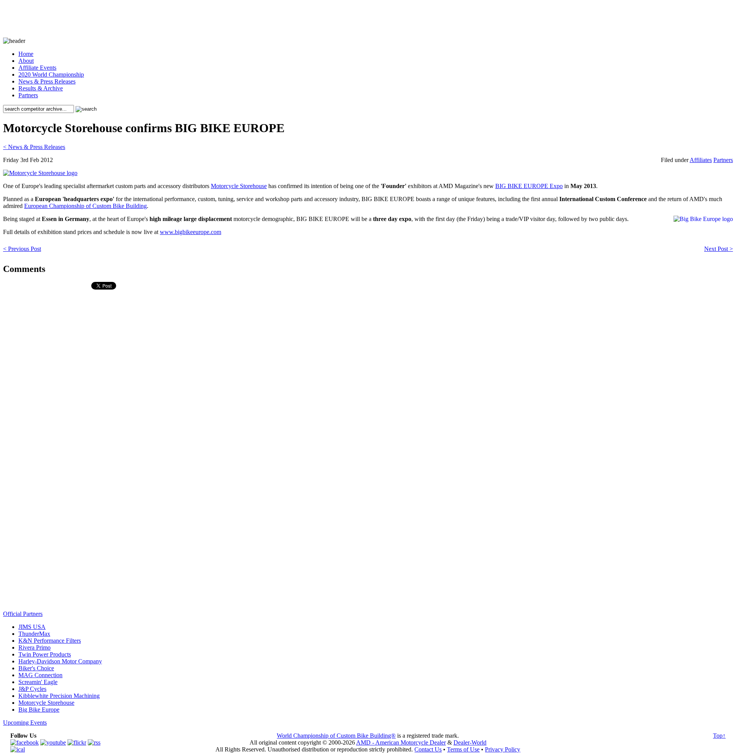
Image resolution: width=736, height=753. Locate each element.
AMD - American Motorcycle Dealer (401, 742)
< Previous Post (22, 249)
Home (25, 54)
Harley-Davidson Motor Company (60, 661)
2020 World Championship (51, 74)
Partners (28, 95)
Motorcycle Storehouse (239, 186)
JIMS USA (32, 627)
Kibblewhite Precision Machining (59, 695)
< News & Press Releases (34, 147)
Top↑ (719, 735)
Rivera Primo (34, 647)
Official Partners (23, 614)
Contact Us (428, 749)
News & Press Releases (47, 81)
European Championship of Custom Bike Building (85, 206)
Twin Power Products (44, 654)
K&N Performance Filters (49, 640)
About (26, 60)
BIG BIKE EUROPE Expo (529, 186)
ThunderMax (34, 633)
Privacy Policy (502, 749)
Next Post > (718, 249)
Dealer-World (469, 742)
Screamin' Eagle (38, 682)
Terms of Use (463, 749)
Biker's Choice (36, 668)
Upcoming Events (25, 722)
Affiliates (701, 160)
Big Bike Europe (38, 709)
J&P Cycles (32, 689)
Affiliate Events (37, 67)
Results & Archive (40, 88)
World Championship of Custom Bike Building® (336, 735)
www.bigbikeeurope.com (190, 232)
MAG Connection (40, 675)
